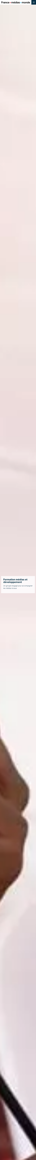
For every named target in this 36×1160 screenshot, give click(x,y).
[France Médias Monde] (15, 2)
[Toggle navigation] (33, 2)
